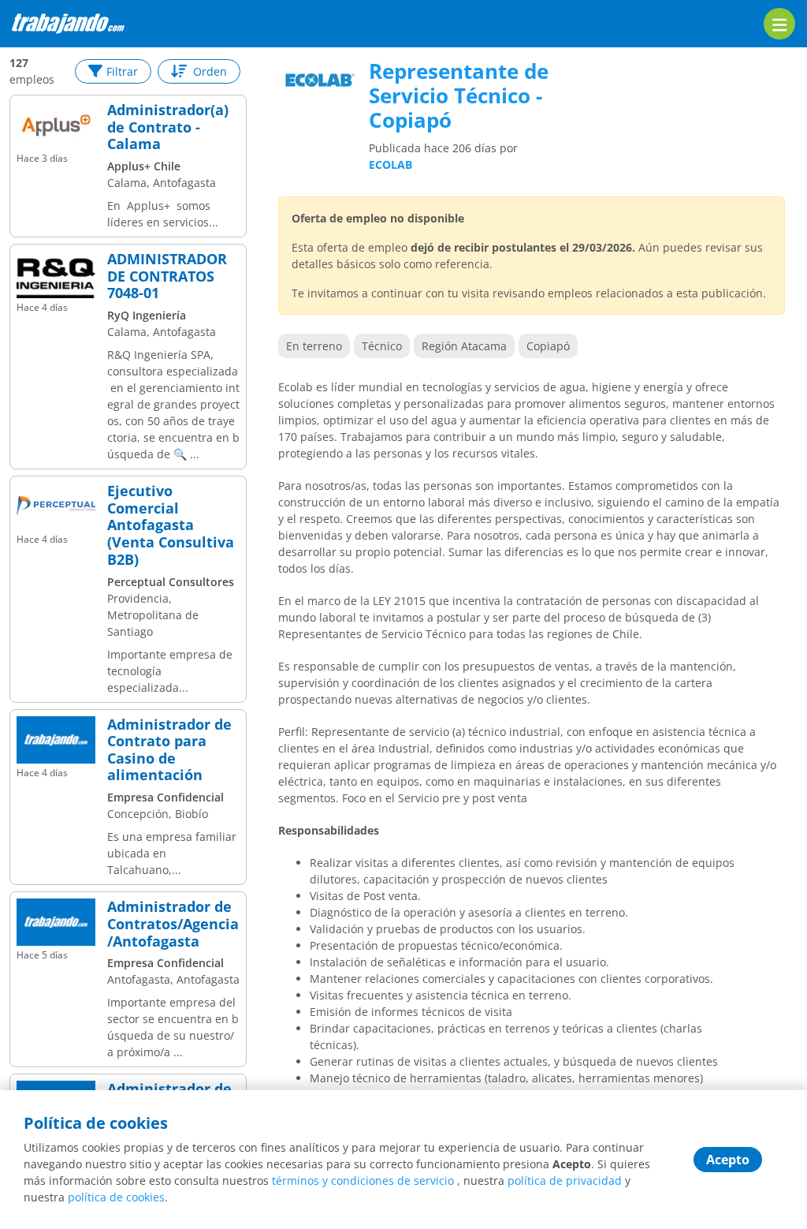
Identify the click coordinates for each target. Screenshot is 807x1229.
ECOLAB (390, 164)
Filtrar (122, 71)
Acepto (727, 1159)
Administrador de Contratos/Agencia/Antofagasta (173, 924)
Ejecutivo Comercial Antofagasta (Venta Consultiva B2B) (170, 525)
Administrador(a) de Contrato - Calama (168, 127)
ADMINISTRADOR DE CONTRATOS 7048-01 (167, 276)
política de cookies (116, 1197)
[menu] (779, 23)
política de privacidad (565, 1180)
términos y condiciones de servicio (363, 1180)
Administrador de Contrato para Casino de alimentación (169, 750)
